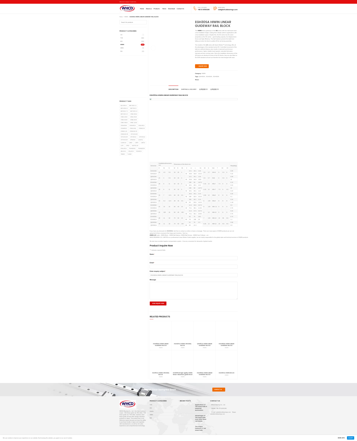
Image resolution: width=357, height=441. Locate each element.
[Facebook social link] (228, 2)
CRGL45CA (141, 125)
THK (121, 38)
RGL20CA (131, 151)
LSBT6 (136, 142)
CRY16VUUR (134, 134)
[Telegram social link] (209, 79)
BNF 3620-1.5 (132, 105)
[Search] (188, 9)
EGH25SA (209, 76)
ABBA (122, 48)
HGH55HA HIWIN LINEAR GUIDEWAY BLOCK (160, 344)
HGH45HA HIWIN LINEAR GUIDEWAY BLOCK (226, 344)
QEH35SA (202, 76)
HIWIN (126, 16)
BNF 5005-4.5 (133, 111)
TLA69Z (129, 154)
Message (153, 280)
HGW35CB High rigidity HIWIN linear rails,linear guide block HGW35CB (182, 374)
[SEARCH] (144, 22)
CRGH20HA (124, 125)
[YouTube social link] (234, 2)
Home (121, 16)
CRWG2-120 (124, 131)
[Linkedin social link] (207, 79)
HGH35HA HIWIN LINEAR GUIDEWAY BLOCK (204, 373)
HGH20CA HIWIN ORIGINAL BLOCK (182, 344)
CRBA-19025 (124, 117)
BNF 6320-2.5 (124, 114)
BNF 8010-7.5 (124, 111)
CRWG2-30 (142, 128)
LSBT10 (143, 142)
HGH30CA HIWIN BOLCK (226, 373)
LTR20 (127, 145)
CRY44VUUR (124, 139)
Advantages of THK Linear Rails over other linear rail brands (200, 418)
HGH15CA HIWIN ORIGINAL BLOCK (160, 373)
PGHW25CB (141, 148)
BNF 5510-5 (133, 108)
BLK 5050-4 (124, 105)
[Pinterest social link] (236, 2)
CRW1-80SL (133, 128)
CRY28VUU (133, 137)
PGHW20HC (132, 148)
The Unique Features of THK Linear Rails (200, 428)
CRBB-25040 (133, 120)
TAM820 (123, 154)
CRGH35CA (133, 125)
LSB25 (130, 142)
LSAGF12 (140, 139)
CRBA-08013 (133, 114)
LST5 (122, 145)
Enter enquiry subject (158, 271)
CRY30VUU (142, 137)
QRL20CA (123, 151)
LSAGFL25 (123, 142)
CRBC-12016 (133, 122)
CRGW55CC (124, 128)
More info (341, 438)
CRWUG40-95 (124, 134)
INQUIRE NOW (203, 66)
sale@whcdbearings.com (228, 10)
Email (152, 263)
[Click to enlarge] (153, 48)
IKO (121, 41)
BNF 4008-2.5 (124, 108)
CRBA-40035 (124, 120)
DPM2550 (132, 139)
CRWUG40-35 (133, 131)
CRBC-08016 (124, 122)
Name (152, 254)
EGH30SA (216, 76)
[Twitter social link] (230, 2)
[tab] (173, 88)
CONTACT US (218, 389)
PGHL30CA (124, 148)
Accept (350, 438)
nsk (121, 34)
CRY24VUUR (124, 137)
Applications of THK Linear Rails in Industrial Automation (201, 407)
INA (121, 51)
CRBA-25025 (133, 117)
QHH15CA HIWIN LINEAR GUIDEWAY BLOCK (204, 344)
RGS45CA (139, 151)
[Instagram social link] (232, 2)
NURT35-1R (135, 145)
